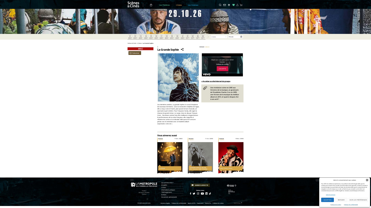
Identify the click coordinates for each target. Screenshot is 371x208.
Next (240, 65)
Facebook (190, 193)
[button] (367, 180)
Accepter (327, 200)
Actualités (164, 185)
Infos (156, 153)
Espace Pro (208, 203)
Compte (237, 5)
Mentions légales (165, 203)
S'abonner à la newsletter (201, 185)
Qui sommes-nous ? (167, 183)
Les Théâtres (164, 5)
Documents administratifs (169, 197)
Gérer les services (330, 195)
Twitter (194, 193)
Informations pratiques (168, 190)
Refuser (341, 200)
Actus (224, 5)
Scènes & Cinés (146, 203)
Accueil (151, 5)
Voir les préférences (358, 200)
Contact (163, 187)
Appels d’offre (192, 203)
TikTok (210, 193)
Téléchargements (166, 192)
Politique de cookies (335, 204)
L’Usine (179, 5)
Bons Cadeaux (229, 5)
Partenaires (200, 203)
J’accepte (222, 69)
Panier (241, 5)
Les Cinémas (193, 5)
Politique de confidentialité (351, 204)
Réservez (157, 157)
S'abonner (135, 53)
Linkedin (206, 193)
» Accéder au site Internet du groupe (215, 81)
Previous (205, 65)
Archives (163, 195)
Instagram (198, 193)
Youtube (202, 193)
